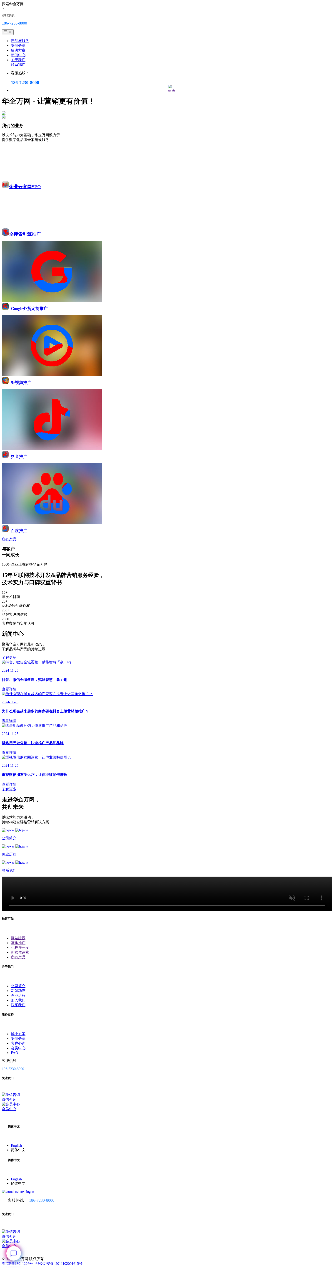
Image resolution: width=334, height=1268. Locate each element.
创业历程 (18, 995)
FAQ (14, 1053)
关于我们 (18, 60)
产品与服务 (20, 41)
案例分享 (18, 45)
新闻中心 (18, 55)
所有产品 (18, 957)
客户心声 (18, 1043)
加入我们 (18, 1000)
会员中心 (18, 1048)
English (16, 1145)
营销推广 (18, 943)
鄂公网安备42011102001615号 (58, 1264)
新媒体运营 (20, 952)
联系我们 (18, 65)
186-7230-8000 (41, 1200)
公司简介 (18, 986)
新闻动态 (18, 991)
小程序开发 (20, 947)
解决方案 (18, 50)
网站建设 (18, 938)
